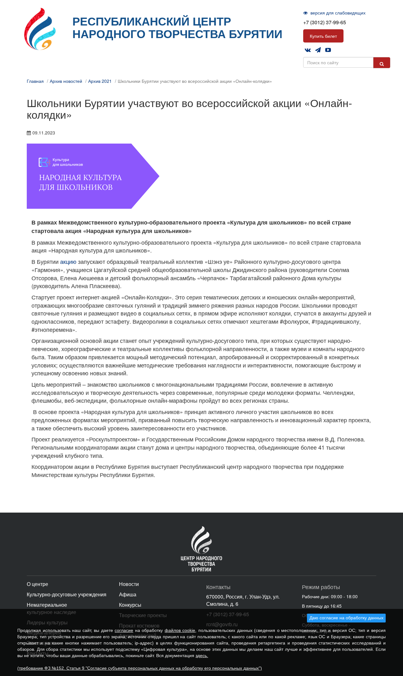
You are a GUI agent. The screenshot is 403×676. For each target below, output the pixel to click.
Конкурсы (130, 604)
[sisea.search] (381, 62)
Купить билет (323, 36)
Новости (129, 584)
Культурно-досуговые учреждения (66, 594)
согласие (124, 630)
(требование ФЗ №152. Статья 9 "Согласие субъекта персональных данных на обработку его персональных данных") (139, 668)
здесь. (202, 655)
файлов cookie (180, 630)
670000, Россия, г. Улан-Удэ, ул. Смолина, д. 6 (243, 600)
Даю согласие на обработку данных (346, 617)
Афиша (127, 594)
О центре (37, 584)
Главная (35, 81)
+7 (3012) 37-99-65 (324, 22)
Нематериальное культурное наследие (51, 608)
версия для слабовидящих (337, 12)
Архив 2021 (100, 81)
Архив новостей (66, 81)
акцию (68, 261)
